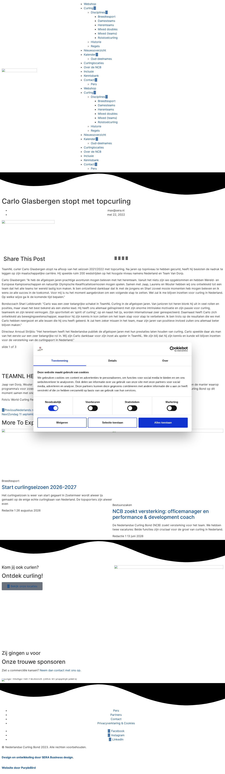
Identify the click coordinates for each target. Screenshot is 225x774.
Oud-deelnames (101, 58)
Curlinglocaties (94, 63)
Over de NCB (92, 67)
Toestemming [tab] (59, 360)
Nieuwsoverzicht (95, 50)
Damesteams (106, 21)
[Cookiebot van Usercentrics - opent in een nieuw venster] (172, 349)
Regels (95, 46)
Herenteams (106, 25)
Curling (88, 8)
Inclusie (89, 71)
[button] (115, 258)
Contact (89, 80)
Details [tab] (112, 360)
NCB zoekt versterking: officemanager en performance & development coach (160, 514)
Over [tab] (165, 360)
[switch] (93, 408)
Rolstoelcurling (108, 37)
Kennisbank (91, 75)
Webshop (90, 4)
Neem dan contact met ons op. (60, 670)
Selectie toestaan (112, 422)
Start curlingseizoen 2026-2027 (39, 487)
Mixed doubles (107, 29)
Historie (96, 42)
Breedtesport (106, 16)
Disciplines (98, 12)
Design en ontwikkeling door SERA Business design (37, 757)
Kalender (89, 54)
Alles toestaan (163, 422)
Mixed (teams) (107, 33)
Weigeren (62, 422)
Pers (94, 84)
